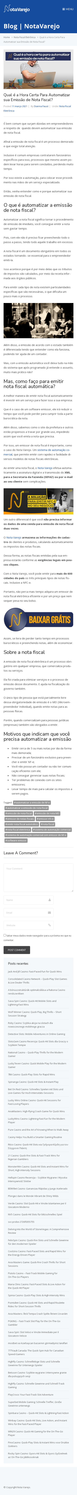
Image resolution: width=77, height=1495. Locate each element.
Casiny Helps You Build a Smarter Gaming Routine (35, 1137)
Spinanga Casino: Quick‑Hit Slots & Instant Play (33, 1081)
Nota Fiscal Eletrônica (24, 37)
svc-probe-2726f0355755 (21, 1221)
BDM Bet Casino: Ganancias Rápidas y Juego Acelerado (38, 1188)
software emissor (17, 840)
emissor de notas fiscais (20, 818)
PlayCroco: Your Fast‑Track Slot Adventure (30, 1394)
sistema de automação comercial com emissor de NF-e (36, 835)
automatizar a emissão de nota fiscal (27, 808)
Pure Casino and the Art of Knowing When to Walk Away (38, 1129)
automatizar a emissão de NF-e (33, 802)
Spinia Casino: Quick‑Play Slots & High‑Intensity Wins (36, 1295)
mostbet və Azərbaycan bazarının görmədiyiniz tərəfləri (38, 1343)
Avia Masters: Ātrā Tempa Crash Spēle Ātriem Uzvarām (38, 1313)
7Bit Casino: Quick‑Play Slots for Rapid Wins (31, 1074)
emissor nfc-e (46, 818)
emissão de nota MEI (48, 813)
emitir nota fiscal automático (22, 824)
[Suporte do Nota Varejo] (17, 11)
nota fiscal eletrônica (18, 829)
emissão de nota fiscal (19, 813)
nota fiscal (48, 824)
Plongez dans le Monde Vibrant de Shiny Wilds (33, 1196)
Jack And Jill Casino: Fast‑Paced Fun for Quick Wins (35, 971)
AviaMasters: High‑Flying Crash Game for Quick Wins (36, 1111)
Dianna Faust (41, 106)
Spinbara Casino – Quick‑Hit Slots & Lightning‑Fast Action (38, 1413)
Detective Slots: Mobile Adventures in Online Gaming (36, 1034)
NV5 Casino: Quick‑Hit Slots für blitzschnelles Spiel (35, 1214)
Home (7, 37)
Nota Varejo (45, 468)
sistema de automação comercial (53, 829)
